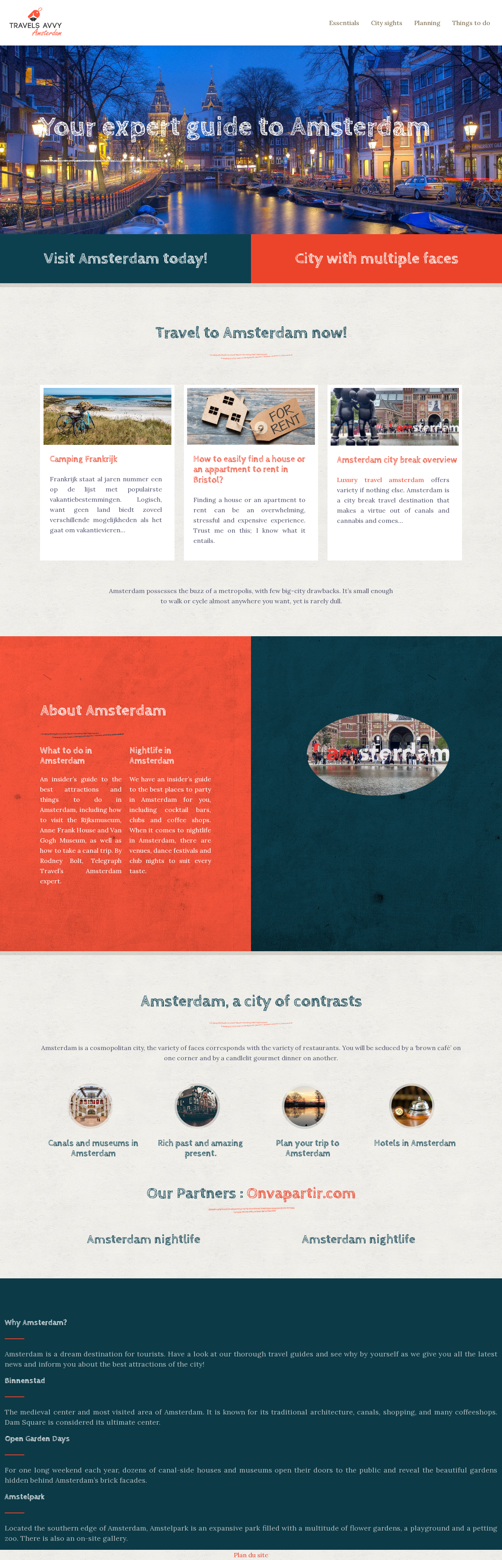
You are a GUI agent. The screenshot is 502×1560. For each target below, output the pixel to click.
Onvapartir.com (301, 1193)
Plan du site (251, 1555)
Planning (427, 23)
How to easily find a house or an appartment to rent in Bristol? (249, 469)
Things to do (471, 23)
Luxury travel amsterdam (380, 480)
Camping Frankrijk (83, 459)
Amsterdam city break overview (397, 460)
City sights (386, 23)
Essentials (344, 23)
